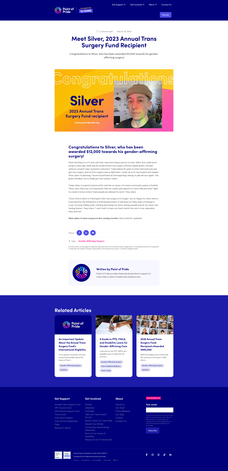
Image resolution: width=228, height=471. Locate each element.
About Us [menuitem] (120, 404)
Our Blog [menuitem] (120, 414)
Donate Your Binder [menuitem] (94, 424)
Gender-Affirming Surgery (91, 241)
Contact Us (166, 4)
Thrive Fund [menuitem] (60, 414)
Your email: (151, 404)
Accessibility (96, 460)
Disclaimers (86, 460)
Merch (115, 460)
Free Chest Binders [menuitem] (64, 418)
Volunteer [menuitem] (90, 408)
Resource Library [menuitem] (63, 428)
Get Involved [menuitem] (93, 398)
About (151, 4)
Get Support (117, 4)
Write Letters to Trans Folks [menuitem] (98, 420)
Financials (107, 460)
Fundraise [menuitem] (89, 411)
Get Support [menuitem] (62, 398)
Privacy (76, 460)
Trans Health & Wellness (111, 366)
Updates (63, 370)
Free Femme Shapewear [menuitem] (66, 421)
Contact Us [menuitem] (121, 421)
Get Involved (136, 4)
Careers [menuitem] (119, 418)
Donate (165, 14)
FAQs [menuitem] (57, 424)
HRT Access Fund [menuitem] (63, 408)
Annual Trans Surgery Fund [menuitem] (67, 404)
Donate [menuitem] (88, 404)
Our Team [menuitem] (120, 408)
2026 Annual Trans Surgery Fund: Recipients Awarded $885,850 (152, 344)
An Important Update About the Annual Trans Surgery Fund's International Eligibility (72, 344)
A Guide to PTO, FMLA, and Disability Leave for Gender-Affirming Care (113, 342)
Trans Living (106, 370)
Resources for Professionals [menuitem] (98, 439)
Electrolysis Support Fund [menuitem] (67, 411)
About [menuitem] (119, 398)
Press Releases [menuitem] (123, 411)
